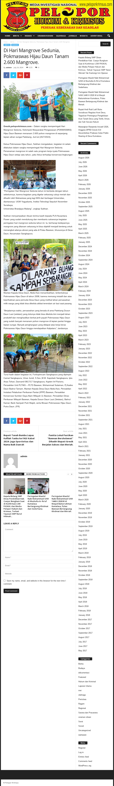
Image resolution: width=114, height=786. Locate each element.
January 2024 (84, 295)
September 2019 (85, 526)
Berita (16, 36)
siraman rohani (84, 717)
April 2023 (82, 335)
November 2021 (85, 411)
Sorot (80, 721)
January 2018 (84, 615)
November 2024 (85, 251)
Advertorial (96, 36)
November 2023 (85, 304)
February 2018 (84, 611)
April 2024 (82, 282)
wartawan (82, 735)
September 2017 (85, 633)
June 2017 (82, 646)
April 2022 (82, 389)
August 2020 (83, 477)
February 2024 (84, 291)
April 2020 (82, 495)
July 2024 (82, 269)
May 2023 (82, 331)
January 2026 (84, 189)
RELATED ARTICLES (14, 474)
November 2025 (85, 198)
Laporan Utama (84, 686)
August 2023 (83, 317)
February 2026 (84, 184)
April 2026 (82, 175)
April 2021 (82, 442)
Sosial (81, 726)
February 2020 (84, 504)
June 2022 (82, 380)
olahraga (82, 695)
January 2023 (84, 349)
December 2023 (85, 300)
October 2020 (84, 468)
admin (9, 67)
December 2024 (85, 246)
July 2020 (82, 482)
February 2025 (84, 238)
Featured (82, 677)
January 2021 (84, 455)
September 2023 (85, 313)
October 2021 (84, 415)
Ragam (81, 704)
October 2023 (84, 309)
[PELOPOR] (57, 16)
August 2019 (83, 531)
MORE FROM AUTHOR (35, 474)
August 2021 (83, 424)
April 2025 (82, 229)
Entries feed (83, 757)
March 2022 (83, 393)
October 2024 (84, 255)
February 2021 (84, 451)
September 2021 (85, 420)
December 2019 (85, 513)
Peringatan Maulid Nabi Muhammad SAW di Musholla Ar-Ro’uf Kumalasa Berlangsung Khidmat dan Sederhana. (38, 502)
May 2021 (82, 437)
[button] (108, 36)
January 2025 (84, 242)
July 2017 (82, 642)
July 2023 (82, 322)
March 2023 (83, 340)
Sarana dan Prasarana (88, 713)
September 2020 (85, 473)
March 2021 (83, 446)
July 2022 (82, 375)
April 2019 (82, 548)
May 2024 (82, 278)
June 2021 (82, 433)
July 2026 (82, 162)
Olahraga (61, 36)
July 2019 (82, 535)
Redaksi (28, 36)
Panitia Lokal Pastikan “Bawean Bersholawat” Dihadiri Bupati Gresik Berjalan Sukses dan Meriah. (57, 440)
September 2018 (85, 579)
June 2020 (82, 486)
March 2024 (83, 286)
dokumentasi (83, 673)
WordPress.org (84, 766)
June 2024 (82, 273)
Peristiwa (82, 699)
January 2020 (84, 508)
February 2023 (84, 344)
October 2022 (84, 362)
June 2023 (82, 326)
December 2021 (85, 406)
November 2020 (85, 464)
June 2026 (82, 166)
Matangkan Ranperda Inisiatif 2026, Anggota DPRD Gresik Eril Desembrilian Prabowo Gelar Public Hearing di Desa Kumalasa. (93, 131)
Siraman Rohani (45, 36)
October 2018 (84, 575)
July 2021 (82, 428)
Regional (82, 708)
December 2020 (85, 460)
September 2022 (85, 366)
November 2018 (85, 571)
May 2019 (82, 544)
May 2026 (82, 171)
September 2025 (85, 206)
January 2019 (84, 562)
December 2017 (85, 619)
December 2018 (85, 566)
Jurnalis (73, 36)
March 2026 (83, 180)
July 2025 (82, 215)
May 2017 (82, 651)
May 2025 (82, 224)
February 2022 (84, 397)
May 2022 (82, 384)
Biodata (84, 36)
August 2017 (83, 637)
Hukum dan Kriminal (87, 681)
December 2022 (85, 353)
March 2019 (83, 553)
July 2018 (82, 588)
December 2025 (85, 193)
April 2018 (82, 602)
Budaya (15, 45)
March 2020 (83, 500)
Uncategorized (84, 730)
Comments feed (85, 761)
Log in (81, 752)
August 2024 (83, 264)
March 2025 (83, 233)
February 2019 (84, 557)
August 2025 (83, 211)
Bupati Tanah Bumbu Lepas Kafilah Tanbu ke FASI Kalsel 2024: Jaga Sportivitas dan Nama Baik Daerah (19, 440)
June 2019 (82, 540)
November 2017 (85, 624)
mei (79, 690)
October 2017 (84, 628)
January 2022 (84, 402)
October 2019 (84, 522)
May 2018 (82, 597)
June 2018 (82, 593)
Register (82, 748)
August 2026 (83, 158)
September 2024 (85, 260)
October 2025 (84, 202)
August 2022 (83, 371)
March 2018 (83, 606)
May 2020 (82, 491)
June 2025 (82, 220)
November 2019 (85, 517)
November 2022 (85, 357)
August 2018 (83, 584)
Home (7, 36)
